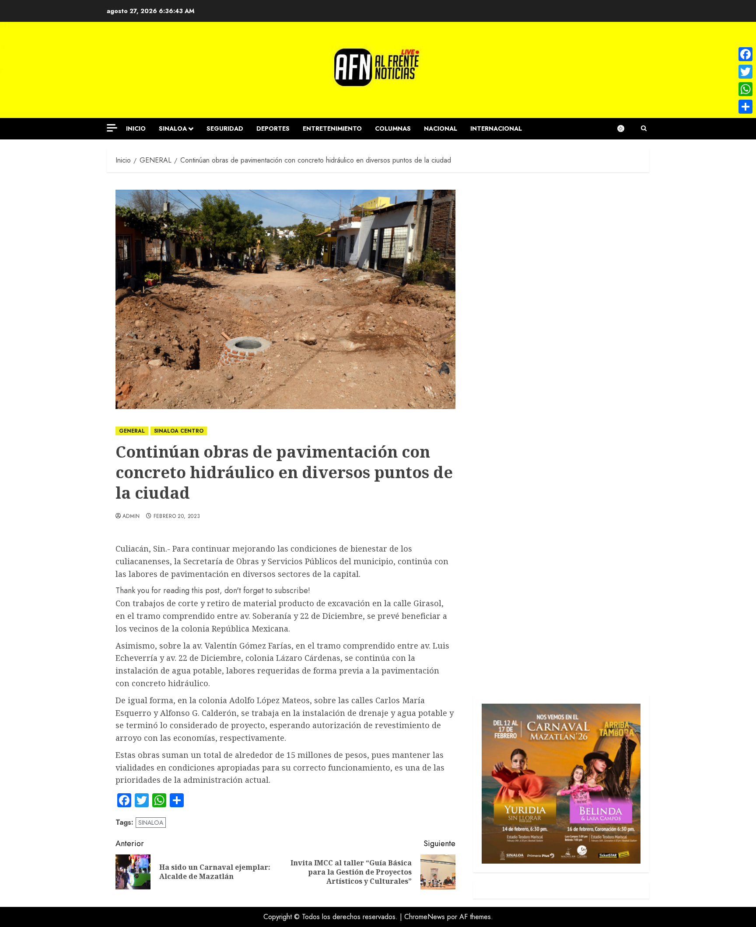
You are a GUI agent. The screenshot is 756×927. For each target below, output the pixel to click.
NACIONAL (440, 128)
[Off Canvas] (112, 128)
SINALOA (173, 128)
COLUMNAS (393, 128)
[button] (643, 128)
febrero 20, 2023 (177, 516)
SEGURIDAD (224, 128)
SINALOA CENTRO (178, 431)
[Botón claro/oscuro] (625, 128)
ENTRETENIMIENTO (332, 128)
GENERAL (132, 431)
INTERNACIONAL (496, 128)
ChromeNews (424, 917)
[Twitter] (745, 71)
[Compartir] (745, 106)
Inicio (136, 128)
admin (131, 516)
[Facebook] (745, 54)
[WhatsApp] (745, 89)
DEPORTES (273, 128)
